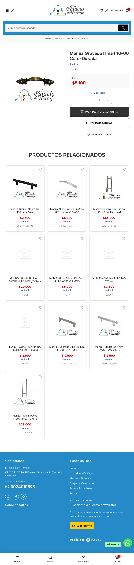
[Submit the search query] (123, 28)
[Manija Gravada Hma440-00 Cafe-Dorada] (34, 78)
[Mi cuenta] (12, 10)
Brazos (73, 493)
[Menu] (7, 10)
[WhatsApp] (8, 497)
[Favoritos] (101, 10)
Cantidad (99, 92)
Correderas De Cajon (82, 473)
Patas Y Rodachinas (81, 488)
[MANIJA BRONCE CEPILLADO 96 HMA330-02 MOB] (67, 254)
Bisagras (74, 468)
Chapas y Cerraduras (82, 483)
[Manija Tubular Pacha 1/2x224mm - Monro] (24, 391)
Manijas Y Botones (80, 478)
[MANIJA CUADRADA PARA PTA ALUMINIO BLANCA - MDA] (24, 323)
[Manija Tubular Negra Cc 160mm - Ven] (24, 185)
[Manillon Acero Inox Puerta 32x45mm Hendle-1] (109, 185)
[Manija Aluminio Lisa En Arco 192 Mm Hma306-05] (67, 185)
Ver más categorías (81, 500)
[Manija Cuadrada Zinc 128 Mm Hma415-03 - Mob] (67, 323)
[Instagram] (24, 497)
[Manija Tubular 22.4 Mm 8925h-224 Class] (109, 323)
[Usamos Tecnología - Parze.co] (85, 540)
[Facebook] (16, 497)
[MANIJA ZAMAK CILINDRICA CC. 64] (109, 254)
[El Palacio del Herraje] (67, 10)
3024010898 (23, 486)
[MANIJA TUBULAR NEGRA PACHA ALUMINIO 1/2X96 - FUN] (24, 254)
